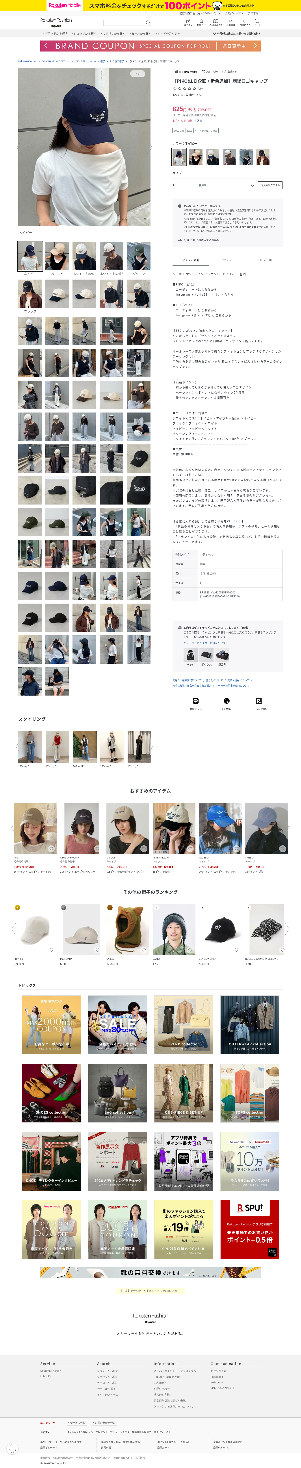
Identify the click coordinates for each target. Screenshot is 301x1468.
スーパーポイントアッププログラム (175, 1370)
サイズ (227, 260)
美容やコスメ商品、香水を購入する (120, 1442)
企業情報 (45, 1457)
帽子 (102, 61)
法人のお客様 (162, 1394)
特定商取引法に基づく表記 (170, 1400)
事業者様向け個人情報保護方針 (93, 1457)
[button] (84, 147)
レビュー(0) (264, 260)
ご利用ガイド (162, 1382)
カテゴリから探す (107, 1382)
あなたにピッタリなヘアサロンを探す (61, 1442)
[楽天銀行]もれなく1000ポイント (200, 13)
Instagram (217, 1382)
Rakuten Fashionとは (167, 1376)
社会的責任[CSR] (122, 1457)
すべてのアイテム (107, 1394)
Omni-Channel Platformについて (173, 1406)
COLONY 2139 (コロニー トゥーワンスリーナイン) (69, 61)
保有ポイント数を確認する (227, 1442)
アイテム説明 (190, 260)
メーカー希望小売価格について (233, 685)
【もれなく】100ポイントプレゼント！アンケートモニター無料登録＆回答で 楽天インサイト (119, 1432)
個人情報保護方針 (63, 1457)
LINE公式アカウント (223, 1387)
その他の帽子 (117, 61)
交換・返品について (238, 680)
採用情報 (140, 1457)
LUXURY (45, 1376)
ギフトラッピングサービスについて (205, 643)
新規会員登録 (219, 1370)
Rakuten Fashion (27, 61)
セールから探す (106, 1388)
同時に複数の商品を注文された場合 (192, 685)
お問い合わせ (162, 1388)
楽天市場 (253, 13)
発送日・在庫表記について (187, 680)
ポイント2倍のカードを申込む (173, 1442)
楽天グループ (233, 13)
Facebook (217, 1376)
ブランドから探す (107, 1370)
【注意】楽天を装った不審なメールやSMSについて (150, 1290)
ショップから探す (107, 1376)
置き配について (214, 680)
